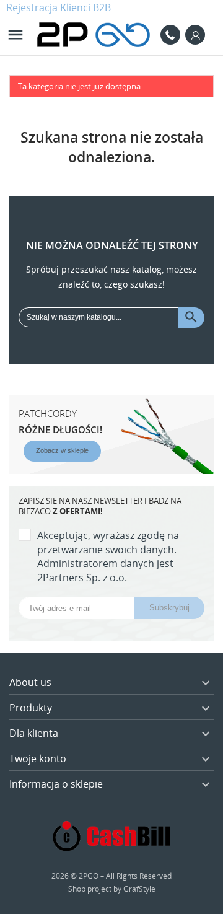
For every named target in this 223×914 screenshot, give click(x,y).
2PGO (88, 876)
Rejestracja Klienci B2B (58, 7)
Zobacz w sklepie (62, 450)
